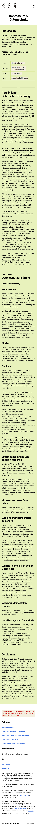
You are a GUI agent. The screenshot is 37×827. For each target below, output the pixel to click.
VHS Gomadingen (20, 808)
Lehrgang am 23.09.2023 (11, 739)
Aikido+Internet (23, 795)
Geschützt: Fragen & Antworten (13, 744)
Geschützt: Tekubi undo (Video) (13, 731)
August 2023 (6, 768)
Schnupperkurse (8, 727)
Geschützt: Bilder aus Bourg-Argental (15, 735)
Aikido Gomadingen (13, 823)
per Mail (30, 811)
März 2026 (6, 764)
